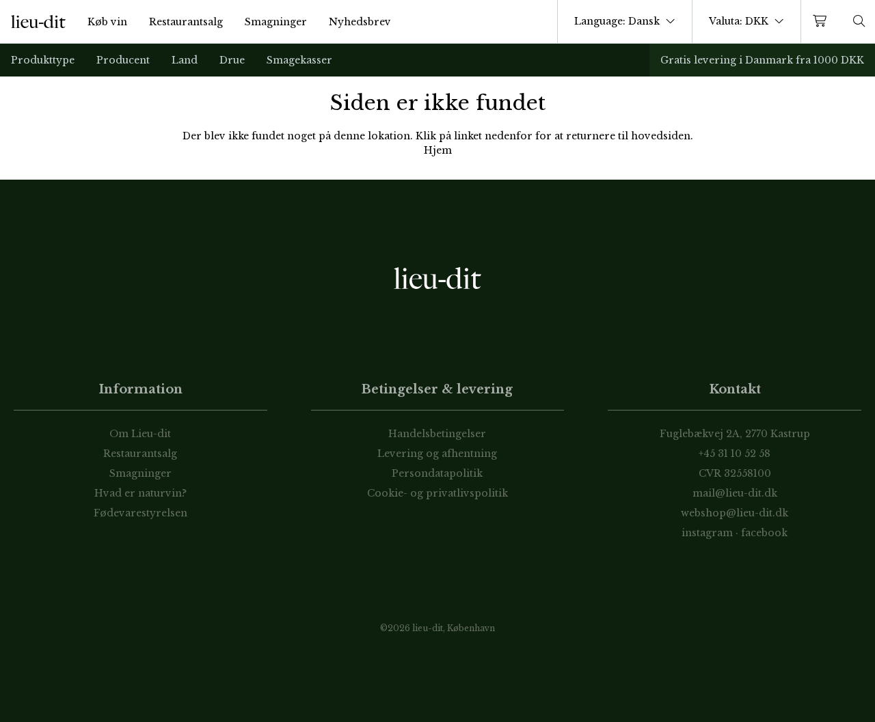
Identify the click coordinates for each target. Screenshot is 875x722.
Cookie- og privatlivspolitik (437, 493)
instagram (707, 533)
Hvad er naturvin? (140, 493)
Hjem (438, 150)
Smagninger (276, 22)
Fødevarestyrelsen (140, 513)
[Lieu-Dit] (38, 22)
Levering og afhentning (437, 453)
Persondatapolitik (437, 473)
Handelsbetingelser (437, 434)
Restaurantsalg (186, 22)
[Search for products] (859, 21)
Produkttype (43, 60)
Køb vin (107, 22)
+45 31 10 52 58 (734, 453)
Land (185, 60)
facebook (764, 533)
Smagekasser (299, 60)
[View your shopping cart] (822, 21)
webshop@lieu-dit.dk (734, 513)
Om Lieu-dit (140, 434)
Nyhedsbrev (360, 22)
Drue (232, 60)
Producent (123, 60)
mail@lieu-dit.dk (734, 493)
